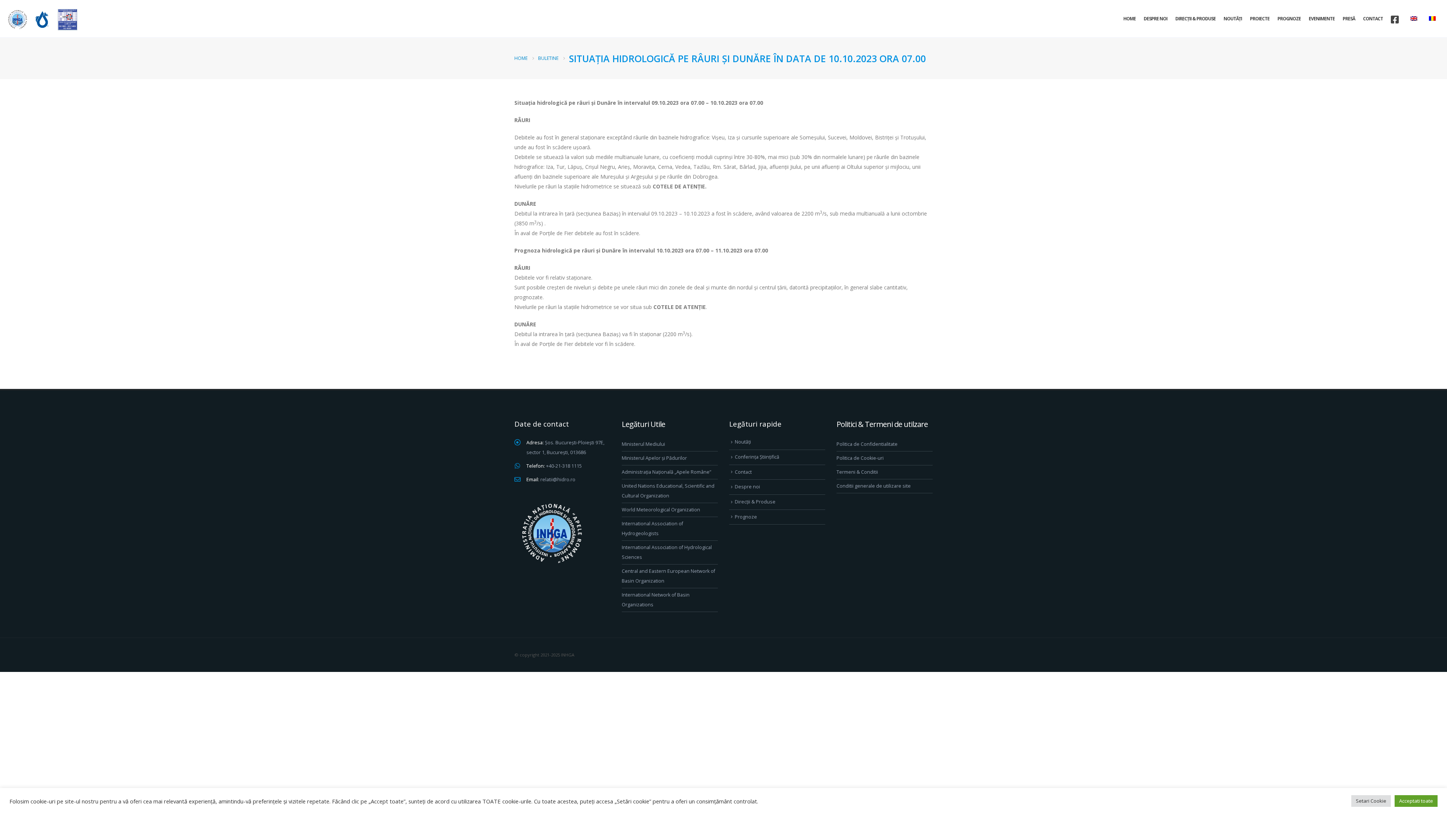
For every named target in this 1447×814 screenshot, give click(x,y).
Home (1129, 18)
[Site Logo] (41, 19)
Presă (1349, 18)
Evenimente (1322, 18)
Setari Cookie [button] (1371, 800)
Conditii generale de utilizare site (874, 486)
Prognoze (1289, 18)
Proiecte (1260, 18)
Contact (1373, 18)
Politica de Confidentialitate (867, 444)
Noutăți (1233, 18)
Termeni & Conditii (857, 472)
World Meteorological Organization (661, 509)
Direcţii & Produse (1195, 18)
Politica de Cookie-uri (860, 458)
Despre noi (1155, 18)
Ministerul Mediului (643, 444)
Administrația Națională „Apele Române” (666, 472)
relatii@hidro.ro (557, 479)
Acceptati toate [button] (1416, 800)
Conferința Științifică (757, 457)
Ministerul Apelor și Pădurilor (654, 458)
